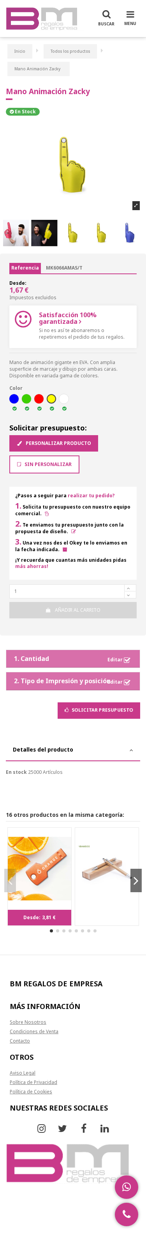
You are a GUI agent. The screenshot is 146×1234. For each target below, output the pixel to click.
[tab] (73, 750)
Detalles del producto (43, 749)
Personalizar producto (58, 443)
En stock (16, 772)
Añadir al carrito (77, 610)
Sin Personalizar (47, 464)
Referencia (25, 267)
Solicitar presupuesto (101, 710)
